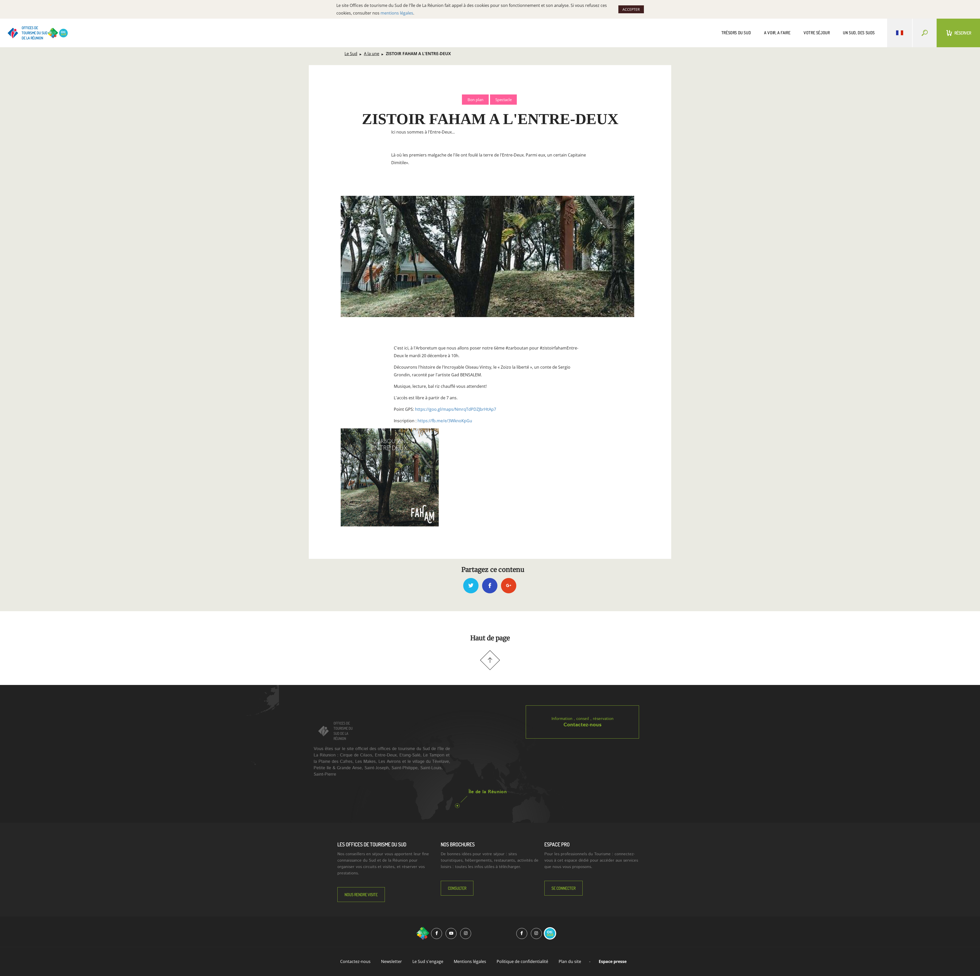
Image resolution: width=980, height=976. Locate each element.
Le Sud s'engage (427, 961)
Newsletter (391, 961)
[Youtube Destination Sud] (451, 933)
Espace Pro (557, 844)
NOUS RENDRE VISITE (361, 894)
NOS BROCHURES (458, 844)
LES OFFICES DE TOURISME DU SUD (371, 844)
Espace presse (613, 961)
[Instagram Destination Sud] (465, 933)
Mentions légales (470, 961)
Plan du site (570, 961)
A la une (371, 53)
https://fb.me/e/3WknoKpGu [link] (445, 421)
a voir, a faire (777, 32)
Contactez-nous (583, 725)
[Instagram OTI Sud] (536, 933)
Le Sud (351, 53)
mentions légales (397, 13)
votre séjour (817, 32)
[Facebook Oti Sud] (521, 933)
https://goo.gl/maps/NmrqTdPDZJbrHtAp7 (455, 409)
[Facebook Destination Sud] (436, 933)
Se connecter (563, 888)
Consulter (457, 888)
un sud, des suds (859, 32)
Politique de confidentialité (522, 961)
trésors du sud (736, 32)
